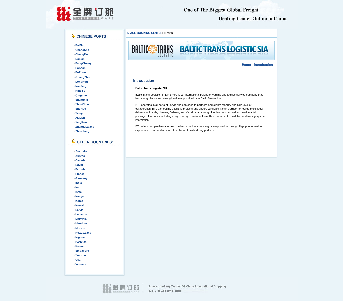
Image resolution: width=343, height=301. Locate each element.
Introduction (263, 65)
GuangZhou (83, 77)
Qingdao (81, 95)
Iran (77, 187)
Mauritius (81, 223)
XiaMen (80, 117)
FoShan (80, 67)
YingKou (81, 122)
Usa (77, 259)
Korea (79, 200)
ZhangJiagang (84, 126)
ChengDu (81, 54)
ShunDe (80, 108)
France (79, 173)
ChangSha (82, 49)
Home (246, 65)
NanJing (80, 86)
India (78, 182)
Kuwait (80, 205)
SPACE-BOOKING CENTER (144, 32)
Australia (81, 151)
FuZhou (80, 72)
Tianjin (79, 113)
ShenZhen (82, 104)
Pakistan (81, 241)
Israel (78, 191)
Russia (79, 246)
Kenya (79, 196)
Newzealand (83, 232)
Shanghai (81, 99)
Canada (80, 160)
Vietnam (80, 264)
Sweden (80, 255)
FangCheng (83, 63)
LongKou (81, 81)
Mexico (80, 228)
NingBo (80, 90)
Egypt (79, 164)
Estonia (80, 169)
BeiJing (80, 45)
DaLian (80, 58)
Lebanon (81, 214)
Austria (80, 155)
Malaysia (81, 218)
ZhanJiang (82, 131)
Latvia (79, 209)
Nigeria (80, 237)
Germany (81, 178)
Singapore (82, 250)
